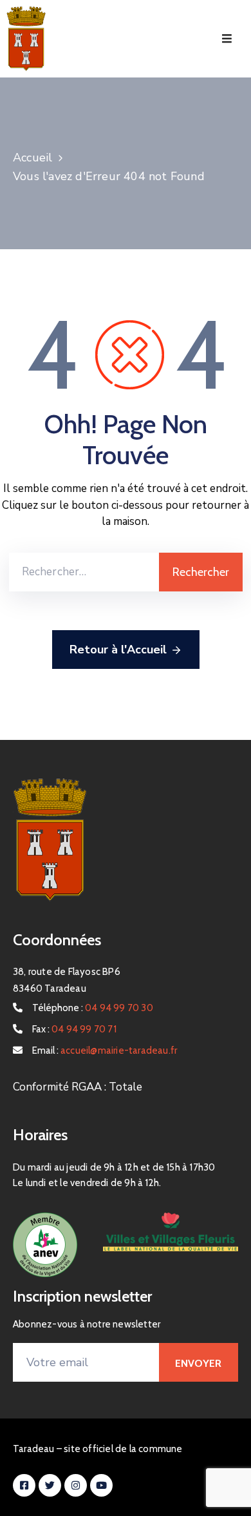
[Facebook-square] (24, 1485)
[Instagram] (75, 1485)
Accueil (32, 157)
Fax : (74, 1029)
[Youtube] (101, 1485)
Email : (104, 1050)
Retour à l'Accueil (118, 649)
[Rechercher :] (84, 572)
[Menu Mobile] (226, 39)
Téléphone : (92, 1008)
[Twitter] (50, 1485)
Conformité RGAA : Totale (77, 1087)
